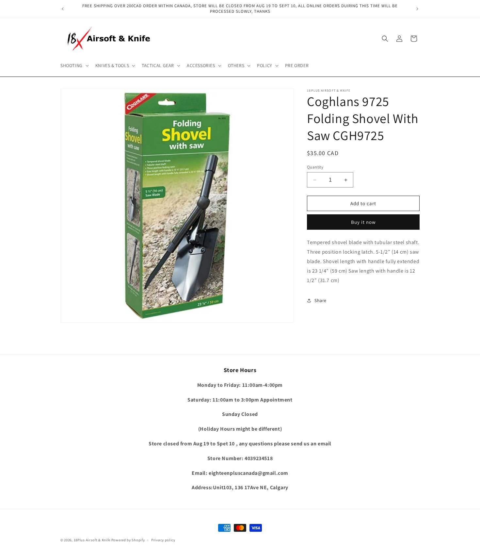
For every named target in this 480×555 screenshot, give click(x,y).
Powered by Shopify (128, 540)
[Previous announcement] (63, 9)
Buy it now (363, 222)
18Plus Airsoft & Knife (92, 540)
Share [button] (320, 300)
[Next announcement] (417, 9)
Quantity (315, 167)
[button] (73, 65)
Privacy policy (163, 539)
